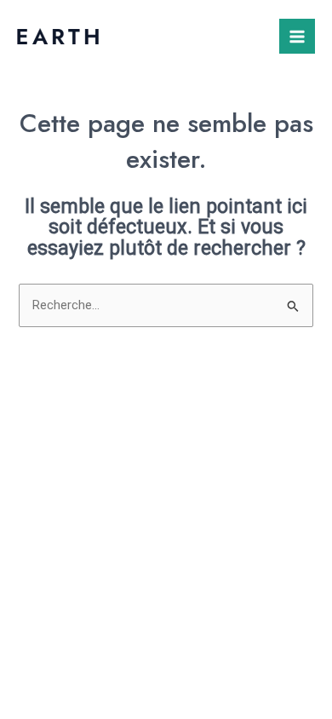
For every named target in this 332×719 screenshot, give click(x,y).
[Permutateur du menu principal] (297, 37)
